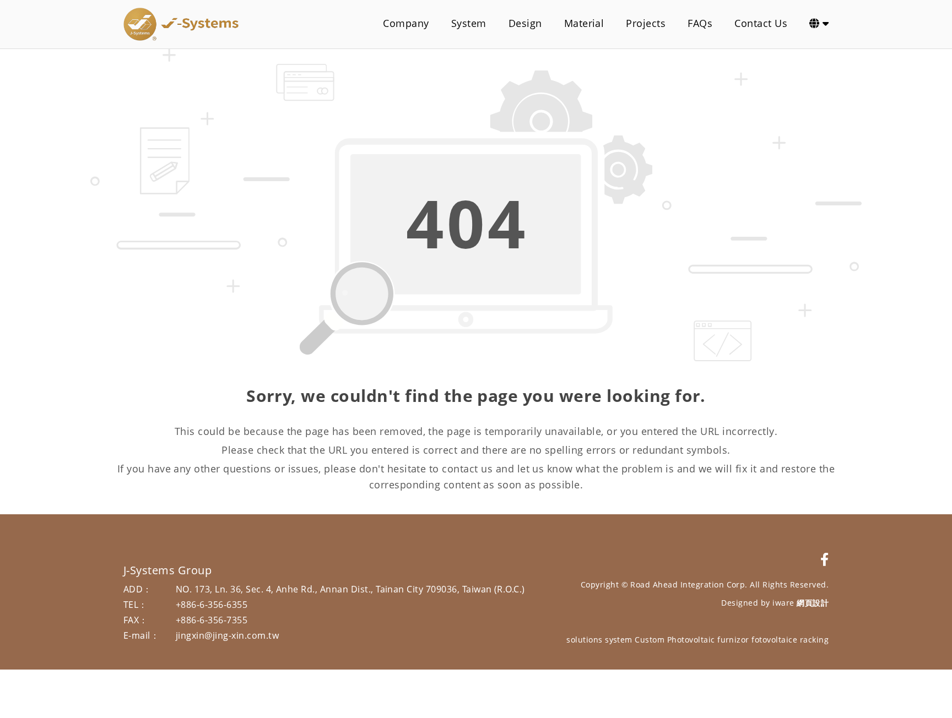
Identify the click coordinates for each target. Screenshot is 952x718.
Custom (649, 639)
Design (525, 23)
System (468, 23)
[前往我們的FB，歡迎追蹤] (824, 559)
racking (814, 639)
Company (406, 23)
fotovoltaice (774, 639)
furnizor (733, 639)
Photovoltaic (691, 639)
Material (584, 23)
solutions (584, 639)
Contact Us (760, 23)
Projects (646, 23)
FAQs (700, 23)
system (618, 639)
